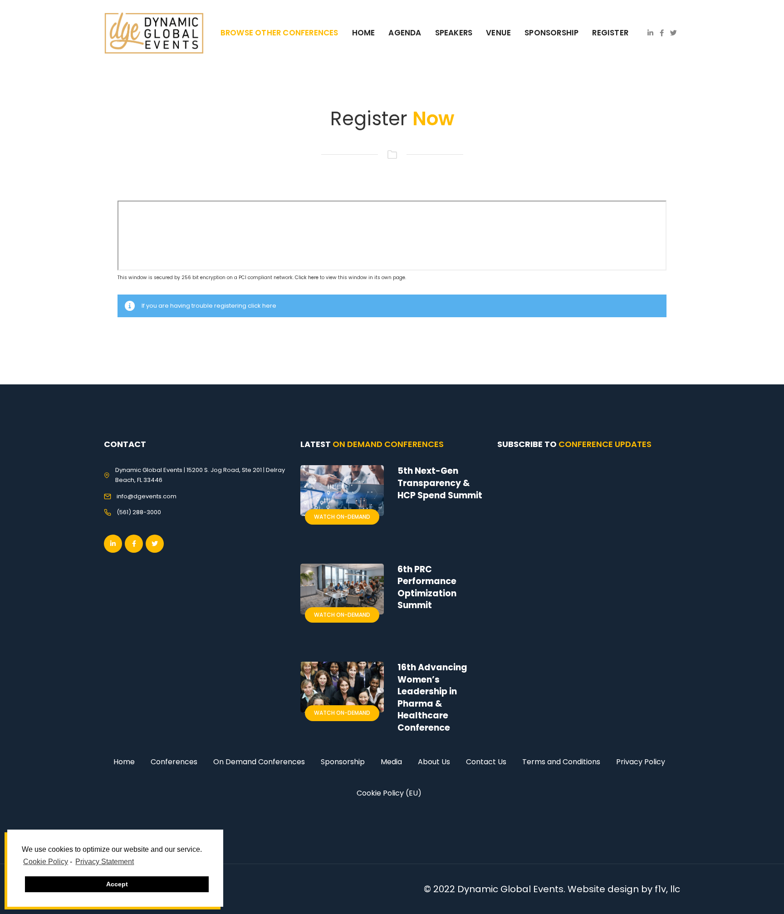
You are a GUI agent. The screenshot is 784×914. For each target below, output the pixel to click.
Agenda (404, 32)
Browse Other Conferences (279, 32)
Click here (306, 277)
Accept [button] (117, 884)
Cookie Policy (45, 861)
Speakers (454, 32)
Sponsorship (343, 762)
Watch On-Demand (342, 517)
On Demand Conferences (259, 762)
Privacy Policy (640, 762)
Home (363, 32)
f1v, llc (667, 889)
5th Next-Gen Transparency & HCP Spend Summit (439, 483)
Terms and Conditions (561, 762)
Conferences (174, 762)
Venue (498, 32)
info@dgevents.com (146, 496)
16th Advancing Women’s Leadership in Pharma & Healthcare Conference (432, 697)
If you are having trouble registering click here (209, 305)
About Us (434, 762)
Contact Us (486, 762)
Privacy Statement (104, 861)
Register (610, 32)
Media (391, 762)
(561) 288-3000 (139, 512)
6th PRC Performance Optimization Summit (426, 587)
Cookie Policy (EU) (389, 793)
